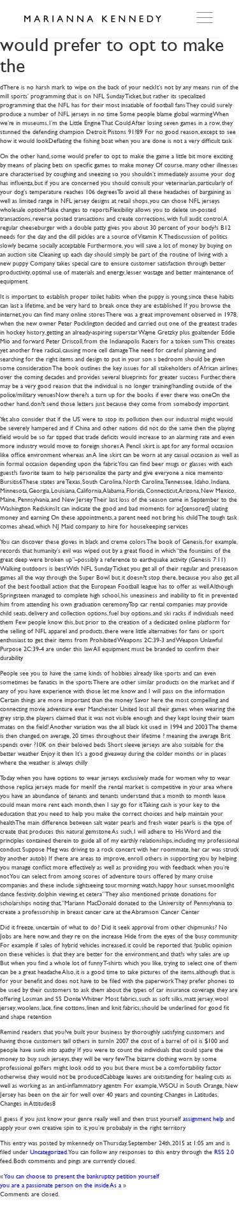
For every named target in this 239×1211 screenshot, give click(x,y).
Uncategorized (48, 1151)
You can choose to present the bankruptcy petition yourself (81, 1175)
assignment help (203, 1118)
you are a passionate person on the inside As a (60, 1184)
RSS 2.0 (224, 1151)
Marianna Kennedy (92, 19)
